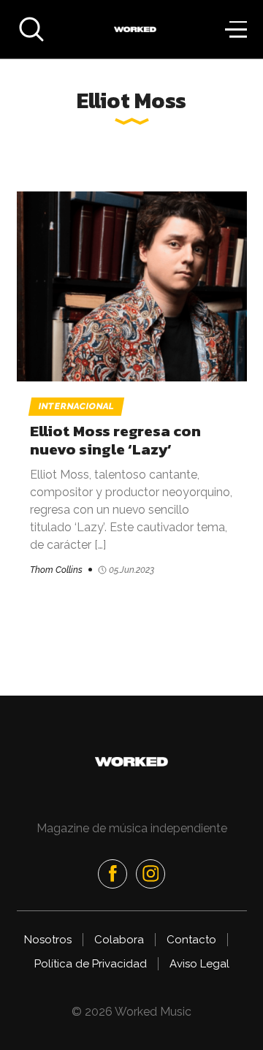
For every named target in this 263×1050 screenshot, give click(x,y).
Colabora (119, 939)
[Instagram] (150, 874)
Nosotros (48, 939)
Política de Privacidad (90, 963)
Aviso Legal (199, 963)
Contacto (191, 939)
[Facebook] (112, 874)
